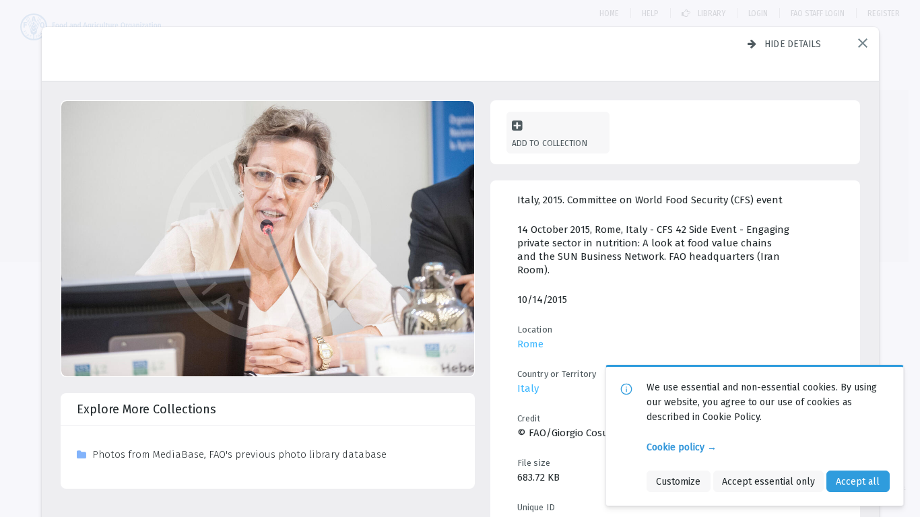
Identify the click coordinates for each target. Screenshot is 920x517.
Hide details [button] (793, 44)
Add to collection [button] (549, 143)
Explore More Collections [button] (146, 409)
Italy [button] (528, 388)
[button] (863, 43)
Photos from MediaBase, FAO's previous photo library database (239, 454)
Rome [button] (530, 344)
